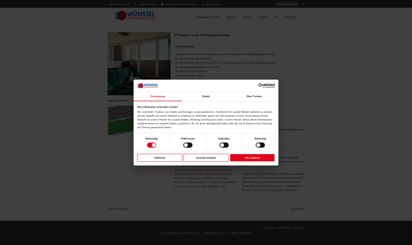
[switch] (187, 145)
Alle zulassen (252, 157)
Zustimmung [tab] (158, 96)
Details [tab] (206, 96)
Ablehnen (159, 157)
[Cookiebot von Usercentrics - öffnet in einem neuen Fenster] (261, 85)
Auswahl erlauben (206, 157)
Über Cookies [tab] (254, 96)
